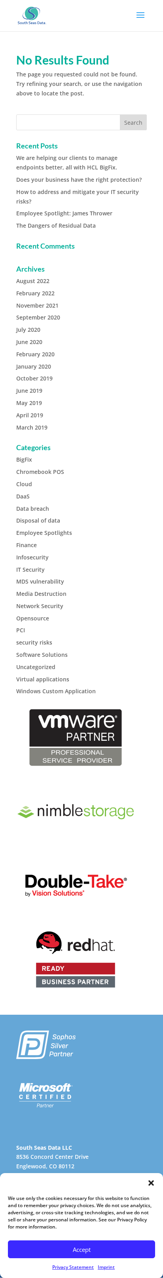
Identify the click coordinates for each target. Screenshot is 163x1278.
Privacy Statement (73, 1267)
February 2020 (35, 354)
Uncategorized (35, 667)
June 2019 (29, 390)
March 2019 (31, 427)
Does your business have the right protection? (79, 179)
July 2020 (28, 329)
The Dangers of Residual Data (56, 225)
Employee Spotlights (44, 532)
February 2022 (35, 293)
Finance (26, 545)
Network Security (39, 606)
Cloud (24, 484)
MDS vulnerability (40, 581)
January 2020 (33, 366)
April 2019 (29, 415)
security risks (34, 642)
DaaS (23, 496)
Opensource (32, 618)
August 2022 (32, 281)
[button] (151, 1183)
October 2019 (34, 378)
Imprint (106, 1267)
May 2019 (29, 403)
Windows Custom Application (56, 691)
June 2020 (29, 342)
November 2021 (37, 305)
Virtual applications (42, 679)
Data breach (32, 508)
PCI (20, 630)
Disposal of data (38, 520)
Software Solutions (42, 654)
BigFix (24, 459)
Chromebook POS (40, 471)
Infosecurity (32, 557)
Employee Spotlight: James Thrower (64, 213)
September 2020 (38, 317)
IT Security (30, 569)
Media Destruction (41, 593)
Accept (82, 1249)
